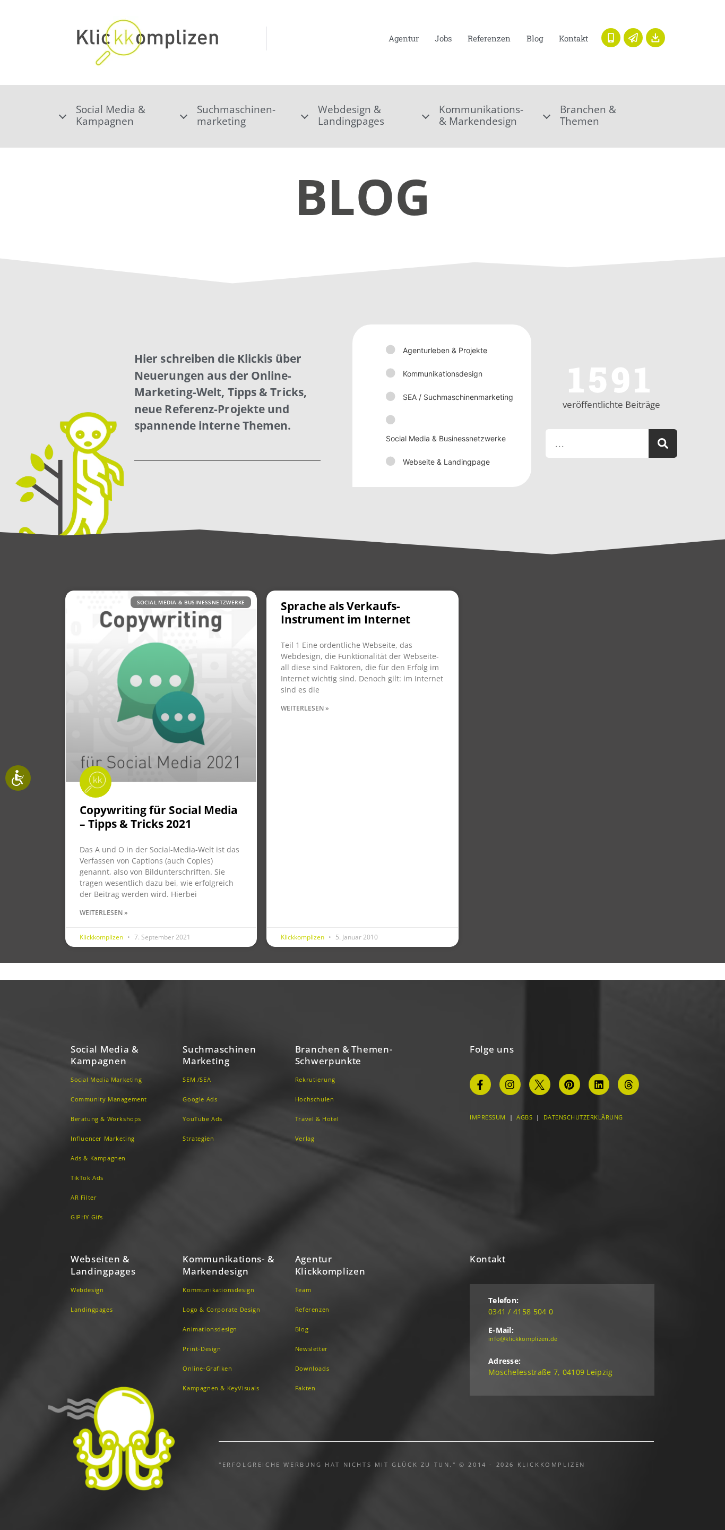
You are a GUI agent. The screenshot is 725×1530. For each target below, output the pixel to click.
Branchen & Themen (588, 115)
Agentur (404, 38)
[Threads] (628, 1084)
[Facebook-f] (480, 1084)
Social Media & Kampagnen (105, 1055)
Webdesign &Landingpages (351, 115)
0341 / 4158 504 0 (520, 1311)
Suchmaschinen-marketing (236, 115)
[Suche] (663, 443)
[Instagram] (510, 1084)
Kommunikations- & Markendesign (481, 115)
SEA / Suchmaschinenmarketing (458, 396)
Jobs (443, 38)
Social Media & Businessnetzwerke (446, 438)
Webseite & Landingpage (446, 461)
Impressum (488, 1117)
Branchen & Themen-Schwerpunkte (344, 1055)
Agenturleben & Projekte (445, 350)
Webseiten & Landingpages (103, 1265)
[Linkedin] (599, 1084)
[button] (120, 115)
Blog (535, 38)
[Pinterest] (569, 1084)
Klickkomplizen (102, 937)
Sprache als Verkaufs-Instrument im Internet (345, 613)
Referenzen (489, 38)
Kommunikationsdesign (442, 373)
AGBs (524, 1117)
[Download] (655, 37)
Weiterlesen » (104, 912)
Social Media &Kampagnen (110, 115)
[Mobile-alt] (610, 37)
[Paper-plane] (633, 37)
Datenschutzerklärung (583, 1117)
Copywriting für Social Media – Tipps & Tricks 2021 (159, 816)
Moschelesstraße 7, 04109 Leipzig (550, 1372)
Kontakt (573, 38)
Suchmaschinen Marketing (219, 1055)
